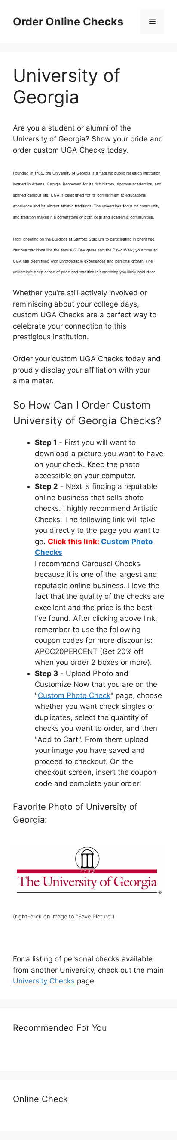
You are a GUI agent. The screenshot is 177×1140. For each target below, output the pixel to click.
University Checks (44, 981)
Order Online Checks (68, 21)
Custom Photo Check (74, 695)
